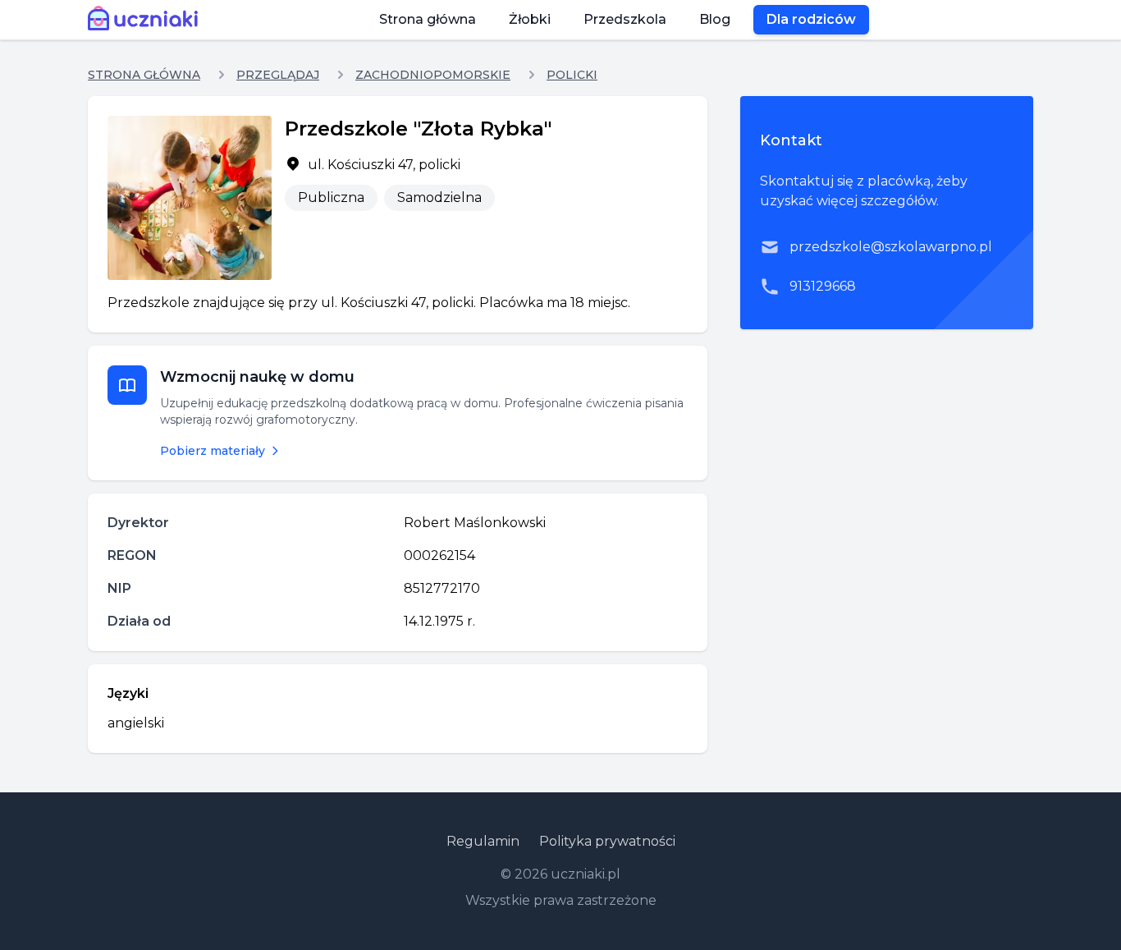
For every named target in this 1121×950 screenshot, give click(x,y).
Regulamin (482, 841)
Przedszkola (624, 19)
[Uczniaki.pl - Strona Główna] (146, 19)
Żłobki (530, 19)
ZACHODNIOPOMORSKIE (432, 74)
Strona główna (427, 19)
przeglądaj (277, 74)
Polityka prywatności (607, 841)
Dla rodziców (811, 19)
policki (572, 74)
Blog (714, 19)
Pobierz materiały (212, 450)
